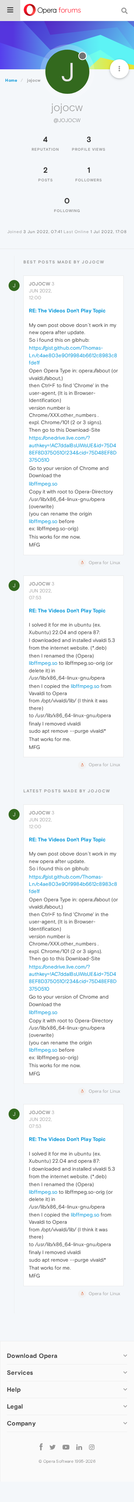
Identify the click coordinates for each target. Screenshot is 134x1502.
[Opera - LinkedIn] (79, 1447)
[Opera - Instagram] (92, 1447)
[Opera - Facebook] (41, 1446)
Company (21, 1423)
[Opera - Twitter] (52, 1447)
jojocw (39, 284)
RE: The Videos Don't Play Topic (67, 310)
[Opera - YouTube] (66, 1447)
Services (20, 1372)
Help (14, 1389)
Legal (15, 1406)
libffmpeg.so (43, 484)
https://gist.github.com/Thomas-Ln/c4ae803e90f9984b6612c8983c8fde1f (73, 355)
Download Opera (32, 1355)
